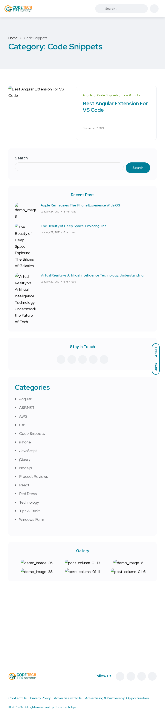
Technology (29, 502)
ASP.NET (27, 407)
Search (21, 158)
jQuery (25, 459)
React (24, 485)
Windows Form (31, 519)
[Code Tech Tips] (18, 8)
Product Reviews (33, 476)
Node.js (25, 467)
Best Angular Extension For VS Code (115, 106)
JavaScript (28, 450)
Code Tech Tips (65, 707)
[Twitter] (131, 676)
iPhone (25, 442)
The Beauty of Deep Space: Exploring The (74, 226)
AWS (23, 416)
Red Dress (28, 493)
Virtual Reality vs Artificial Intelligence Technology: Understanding (92, 275)
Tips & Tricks (30, 510)
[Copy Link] (149, 128)
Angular (25, 398)
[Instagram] (152, 676)
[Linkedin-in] (141, 676)
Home (13, 38)
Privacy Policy (40, 698)
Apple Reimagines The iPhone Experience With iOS (80, 205)
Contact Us (17, 698)
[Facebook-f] (120, 676)
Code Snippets (32, 433)
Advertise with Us (68, 698)
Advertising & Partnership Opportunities (117, 698)
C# (22, 424)
